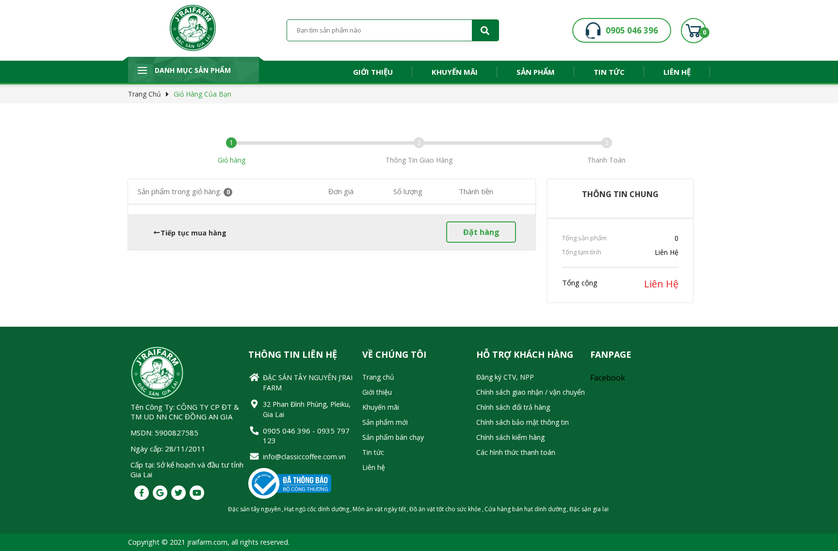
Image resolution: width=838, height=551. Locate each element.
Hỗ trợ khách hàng (524, 354)
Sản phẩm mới (385, 422)
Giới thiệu (373, 72)
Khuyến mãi (455, 72)
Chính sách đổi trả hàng (513, 407)
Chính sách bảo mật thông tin (522, 422)
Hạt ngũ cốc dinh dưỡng (316, 509)
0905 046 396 (632, 30)
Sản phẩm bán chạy (393, 437)
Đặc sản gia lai (589, 509)
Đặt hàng (481, 232)
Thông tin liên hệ (292, 354)
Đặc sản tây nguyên (254, 509)
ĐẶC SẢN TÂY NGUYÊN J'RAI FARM (308, 382)
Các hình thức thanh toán (515, 452)
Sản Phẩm (535, 72)
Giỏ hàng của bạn (202, 94)
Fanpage (610, 354)
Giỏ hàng (231, 160)
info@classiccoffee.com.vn (304, 456)
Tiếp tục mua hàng (193, 232)
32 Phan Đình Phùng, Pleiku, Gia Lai (307, 409)
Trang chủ (144, 94)
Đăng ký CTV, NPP (505, 377)
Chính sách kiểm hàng (510, 437)
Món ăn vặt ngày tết (379, 509)
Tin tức (609, 72)
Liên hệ (677, 72)
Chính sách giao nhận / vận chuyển (530, 392)
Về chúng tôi (394, 354)
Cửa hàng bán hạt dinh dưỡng (525, 509)
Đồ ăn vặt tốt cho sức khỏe (445, 509)
